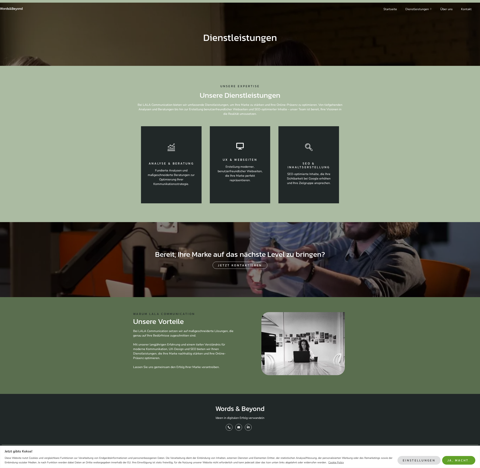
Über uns (446, 9)
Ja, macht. (458, 460)
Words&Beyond (11, 8)
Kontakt (466, 9)
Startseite (390, 9)
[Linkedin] (248, 427)
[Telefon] (229, 427)
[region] (240, 457)
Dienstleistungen (417, 9)
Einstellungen (419, 460)
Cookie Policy (336, 462)
